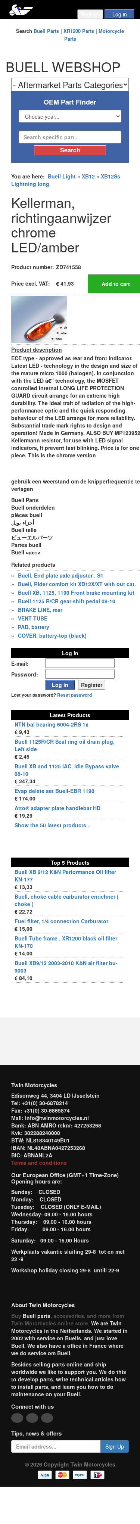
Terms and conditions (39, 1162)
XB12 (88, 176)
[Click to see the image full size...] (39, 318)
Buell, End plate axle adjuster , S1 (60, 575)
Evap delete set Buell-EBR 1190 (54, 790)
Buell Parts (46, 30)
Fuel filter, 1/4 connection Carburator (61, 921)
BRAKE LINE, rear (40, 609)
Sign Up (114, 1446)
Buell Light (62, 176)
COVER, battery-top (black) (52, 635)
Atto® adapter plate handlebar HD (57, 808)
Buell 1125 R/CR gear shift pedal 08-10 (66, 601)
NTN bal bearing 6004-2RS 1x (51, 724)
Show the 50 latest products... (53, 825)
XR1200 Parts (78, 30)
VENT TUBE (32, 618)
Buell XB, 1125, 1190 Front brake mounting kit (76, 592)
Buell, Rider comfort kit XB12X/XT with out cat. (77, 584)
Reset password (74, 695)
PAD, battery (33, 627)
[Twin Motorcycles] (21, 9)
